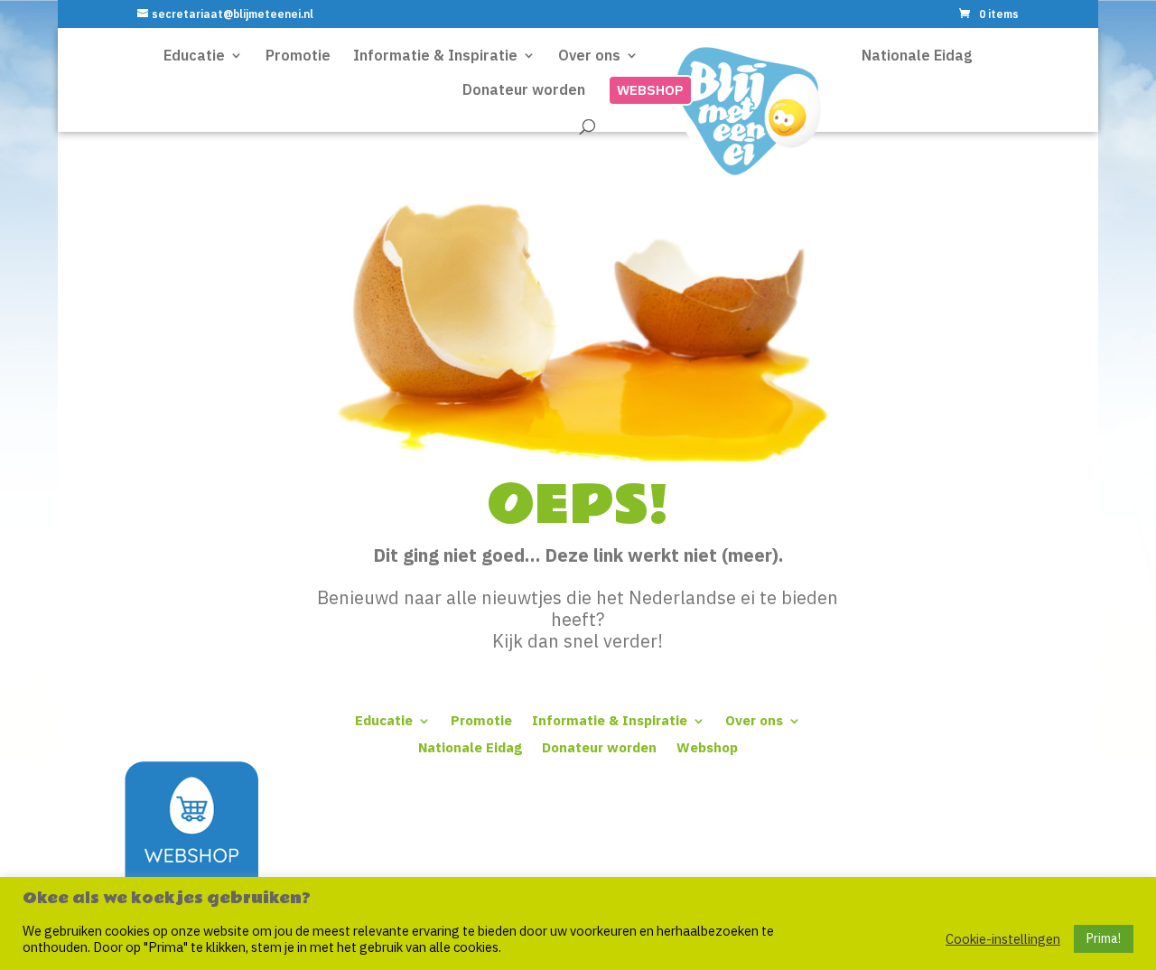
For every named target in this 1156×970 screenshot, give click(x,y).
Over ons (754, 719)
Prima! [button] (1103, 938)
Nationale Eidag (470, 746)
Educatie (384, 719)
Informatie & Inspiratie (609, 719)
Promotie (481, 719)
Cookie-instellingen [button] (1003, 939)
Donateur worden (599, 746)
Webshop (707, 746)
